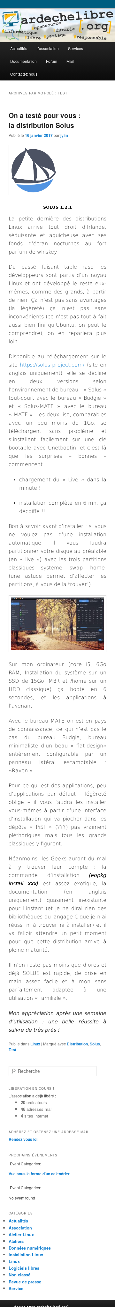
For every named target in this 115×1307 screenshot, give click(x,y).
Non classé (19, 1275)
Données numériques (30, 1248)
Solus (95, 1044)
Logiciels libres (24, 1268)
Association (20, 1228)
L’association (47, 48)
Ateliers (16, 1241)
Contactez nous (23, 74)
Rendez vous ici (23, 1139)
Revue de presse (25, 1282)
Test (12, 1049)
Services (75, 48)
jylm (64, 135)
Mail (70, 61)
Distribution (77, 1044)
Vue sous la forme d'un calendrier (39, 1174)
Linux (35, 1044)
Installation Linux (26, 1254)
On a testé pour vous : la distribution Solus (44, 120)
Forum (51, 61)
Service (16, 1288)
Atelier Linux (21, 1234)
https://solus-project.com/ (52, 365)
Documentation (23, 61)
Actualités (18, 48)
